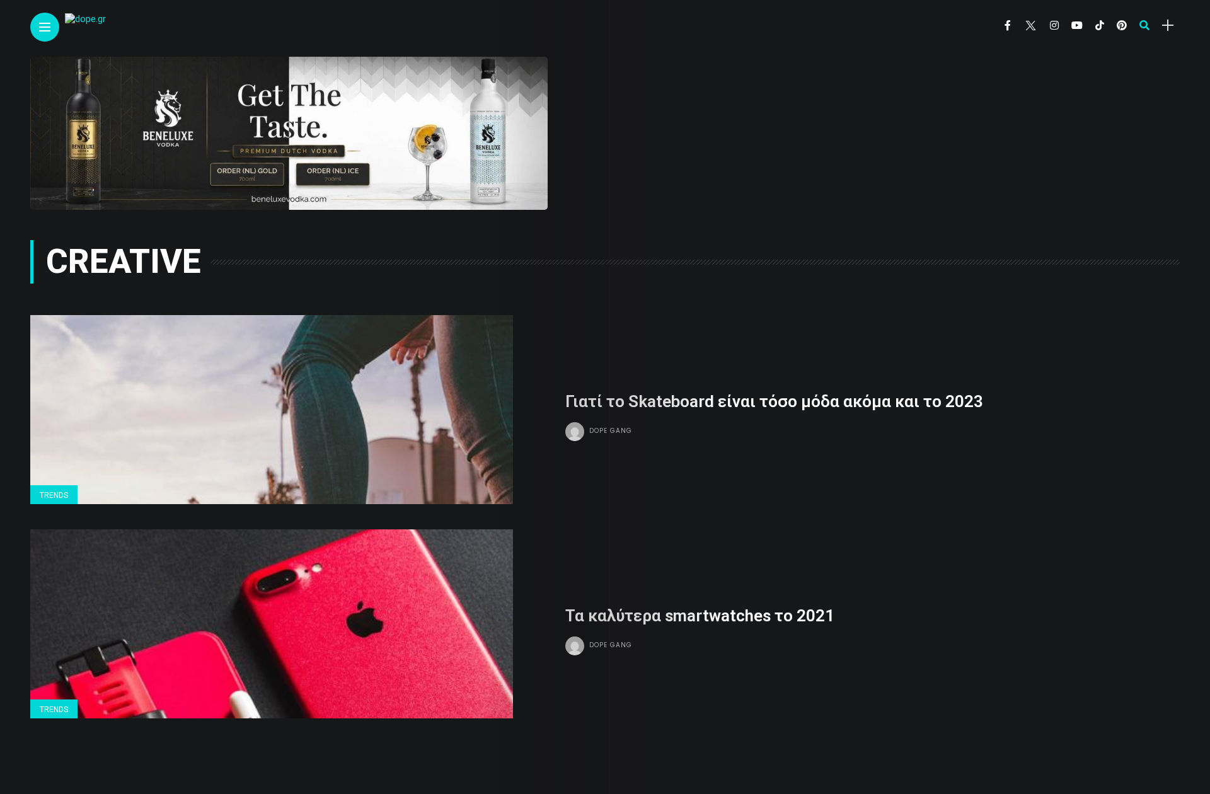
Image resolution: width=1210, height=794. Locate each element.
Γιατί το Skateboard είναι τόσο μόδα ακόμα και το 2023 (774, 401)
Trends (54, 495)
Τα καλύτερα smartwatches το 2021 (699, 615)
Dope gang (610, 430)
